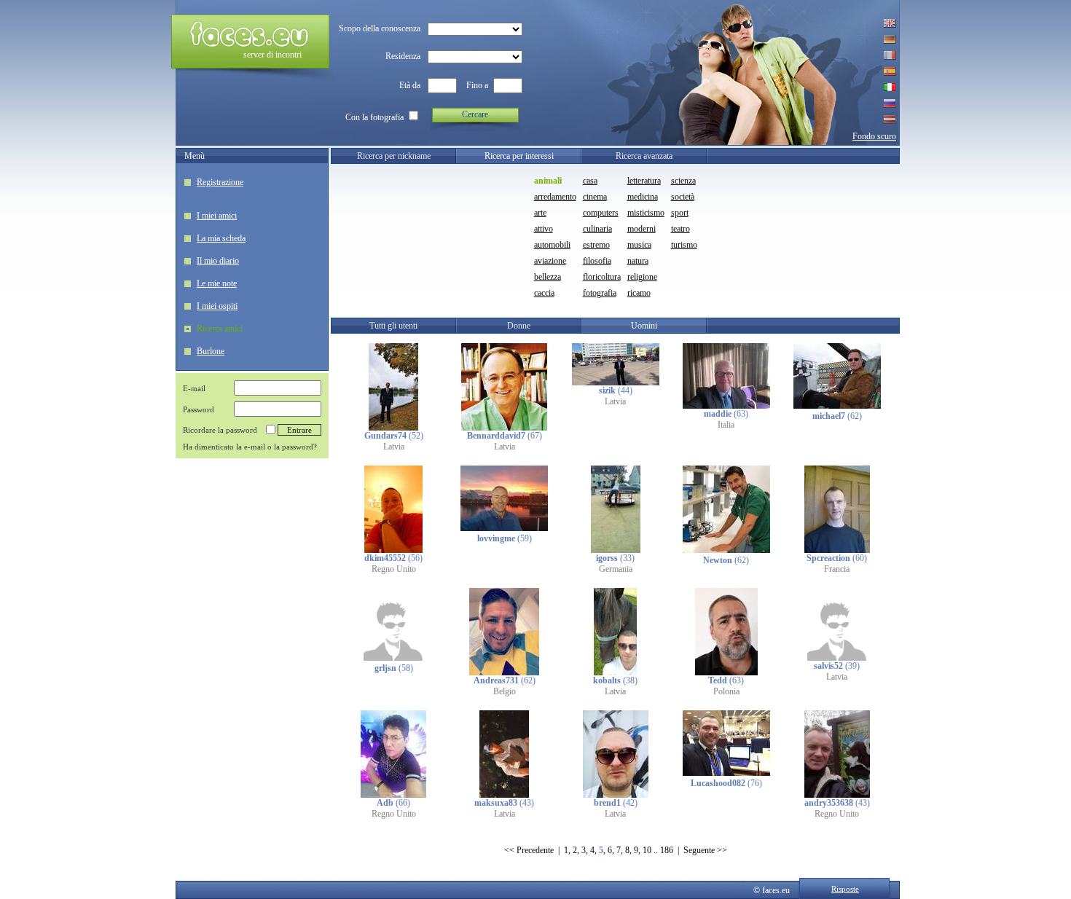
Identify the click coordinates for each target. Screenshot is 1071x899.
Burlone (210, 351)
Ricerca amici (220, 328)
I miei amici (217, 216)
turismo (684, 245)
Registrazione (220, 182)
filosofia (597, 261)
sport (679, 213)
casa (590, 181)
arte (540, 213)
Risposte (845, 888)
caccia (544, 293)
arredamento (555, 197)
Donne (518, 326)
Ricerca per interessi (519, 156)
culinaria (597, 229)
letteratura (644, 181)
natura (637, 261)
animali (548, 181)
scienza (683, 181)
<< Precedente (529, 850)
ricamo (639, 293)
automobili (552, 245)
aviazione (550, 261)
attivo (543, 229)
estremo (596, 245)
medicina (642, 197)
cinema (595, 197)
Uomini (644, 326)
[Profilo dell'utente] (393, 428)
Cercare (475, 114)
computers (601, 213)
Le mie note (217, 283)
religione (642, 277)
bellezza (547, 277)
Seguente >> (705, 850)
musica (639, 245)
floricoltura (602, 277)
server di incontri (272, 55)
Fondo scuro (874, 136)
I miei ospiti (217, 306)
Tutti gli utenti (393, 326)
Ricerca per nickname (394, 156)
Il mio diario (218, 261)
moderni (641, 229)
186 (666, 850)
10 (647, 850)
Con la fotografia (374, 117)
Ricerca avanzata (644, 156)
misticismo (645, 213)
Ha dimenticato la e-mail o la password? (250, 446)
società (682, 197)
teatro (680, 229)
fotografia (599, 293)
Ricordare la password (220, 429)
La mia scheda (221, 238)
